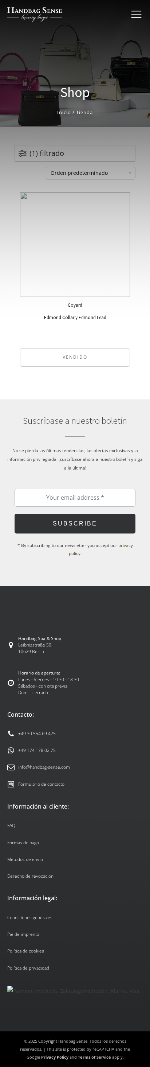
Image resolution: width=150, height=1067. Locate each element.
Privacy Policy (54, 1057)
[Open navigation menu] (136, 14)
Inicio (64, 112)
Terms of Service (94, 1057)
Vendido (75, 357)
